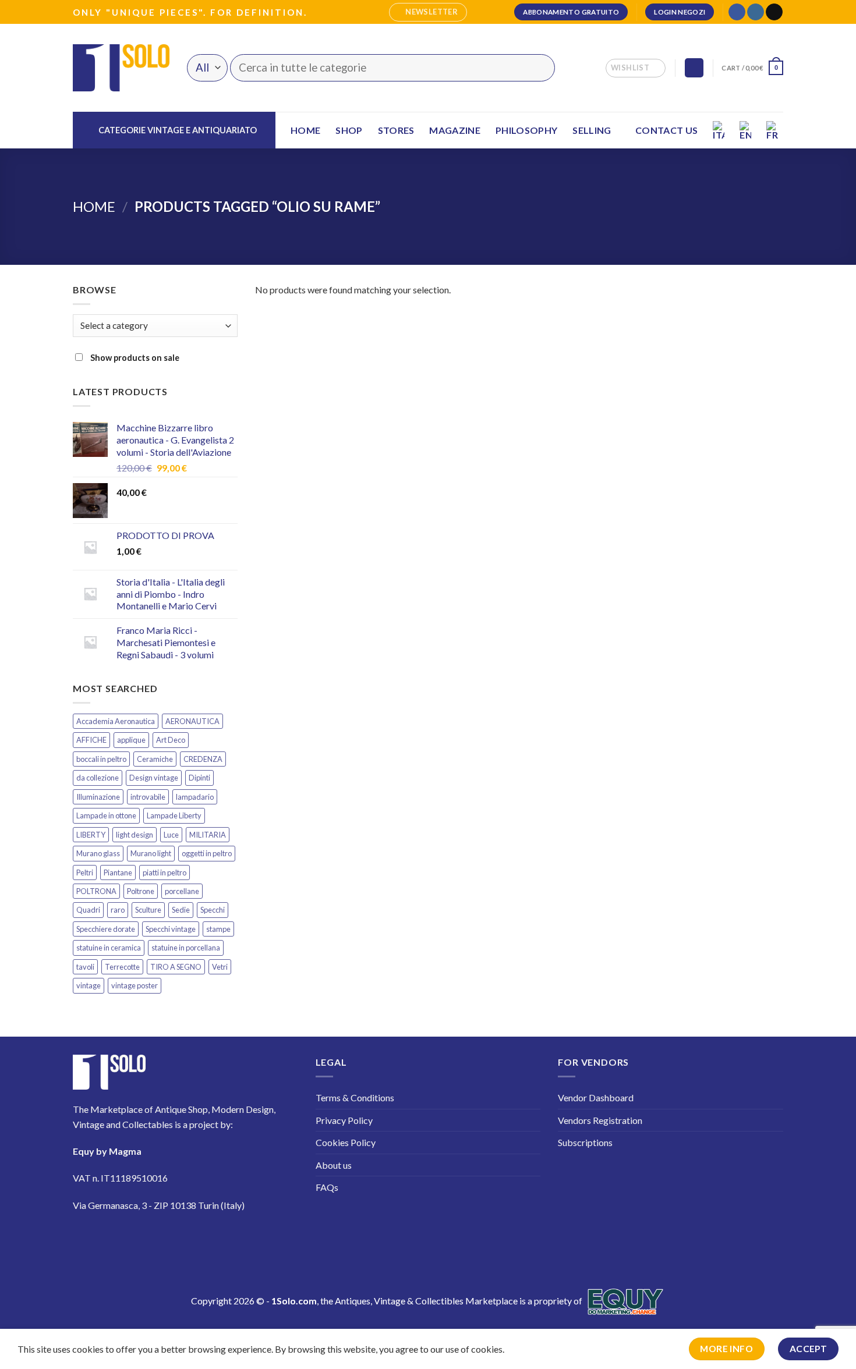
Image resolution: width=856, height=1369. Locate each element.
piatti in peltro (164, 872)
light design (134, 834)
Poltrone (140, 891)
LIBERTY (90, 834)
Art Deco (170, 739)
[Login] (694, 67)
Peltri (84, 872)
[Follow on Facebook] (736, 12)
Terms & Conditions (355, 1097)
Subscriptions (585, 1142)
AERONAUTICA (192, 721)
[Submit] (539, 67)
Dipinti (199, 777)
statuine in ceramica (108, 947)
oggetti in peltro (207, 853)
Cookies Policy (346, 1142)
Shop (348, 130)
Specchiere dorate (105, 929)
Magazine (454, 130)
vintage (88, 985)
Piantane (118, 872)
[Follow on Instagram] (755, 12)
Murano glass (98, 853)
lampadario (195, 796)
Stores (396, 130)
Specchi (212, 909)
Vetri (220, 966)
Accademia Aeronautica (115, 721)
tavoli (85, 966)
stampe (218, 929)
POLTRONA (96, 891)
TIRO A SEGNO (175, 966)
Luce (171, 834)
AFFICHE (91, 739)
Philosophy (526, 130)
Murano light (150, 853)
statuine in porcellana (185, 947)
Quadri (88, 909)
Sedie (181, 909)
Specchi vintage (171, 929)
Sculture (148, 909)
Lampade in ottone (106, 815)
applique (131, 739)
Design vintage (153, 777)
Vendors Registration (600, 1120)
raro (118, 909)
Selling (591, 130)
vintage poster (134, 985)
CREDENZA (202, 759)
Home (305, 130)
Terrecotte (122, 966)
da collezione (97, 777)
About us (334, 1165)
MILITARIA (207, 834)
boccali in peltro (101, 759)
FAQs (327, 1187)
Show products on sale (134, 358)
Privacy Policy (344, 1120)
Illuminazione (98, 796)
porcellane (182, 891)
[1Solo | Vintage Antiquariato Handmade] (121, 67)
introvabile (147, 796)
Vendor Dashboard (596, 1097)
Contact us (666, 130)
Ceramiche (155, 759)
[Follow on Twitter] (154, 1239)
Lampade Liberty (174, 815)
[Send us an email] (774, 12)
